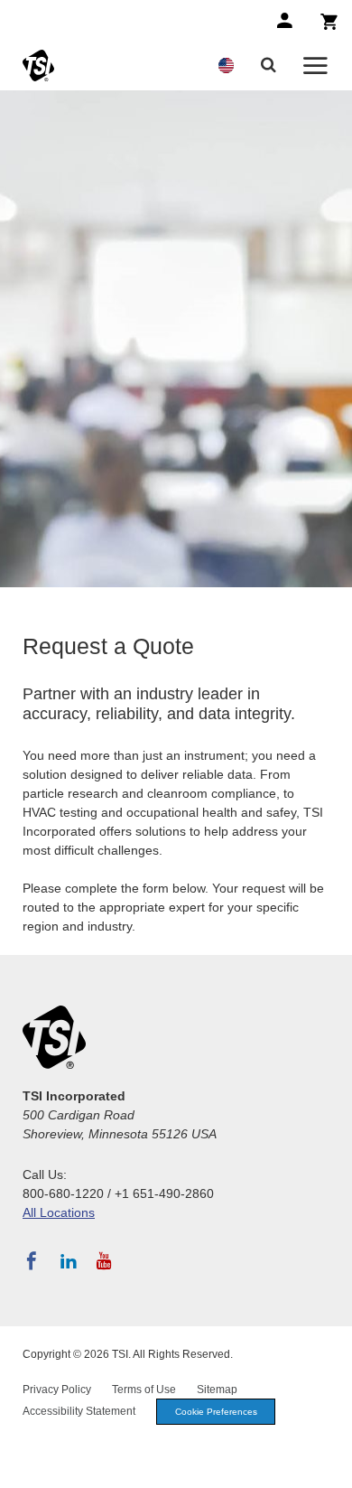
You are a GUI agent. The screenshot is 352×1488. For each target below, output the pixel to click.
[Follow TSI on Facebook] (32, 1261)
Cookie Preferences (216, 1412)
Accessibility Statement (79, 1411)
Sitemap (217, 1389)
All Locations (59, 1212)
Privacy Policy (57, 1389)
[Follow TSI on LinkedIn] (69, 1261)
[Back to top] (329, 1465)
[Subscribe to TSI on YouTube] (104, 1261)
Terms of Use (144, 1389)
